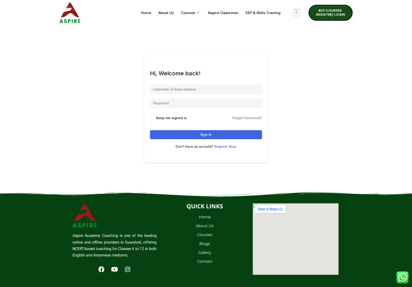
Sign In (206, 135)
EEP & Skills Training (263, 12)
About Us (166, 12)
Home (146, 12)
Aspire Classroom (223, 12)
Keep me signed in (171, 118)
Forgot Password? (247, 118)
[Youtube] (114, 269)
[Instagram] (128, 269)
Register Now (225, 146)
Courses (188, 12)
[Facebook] (101, 269)
